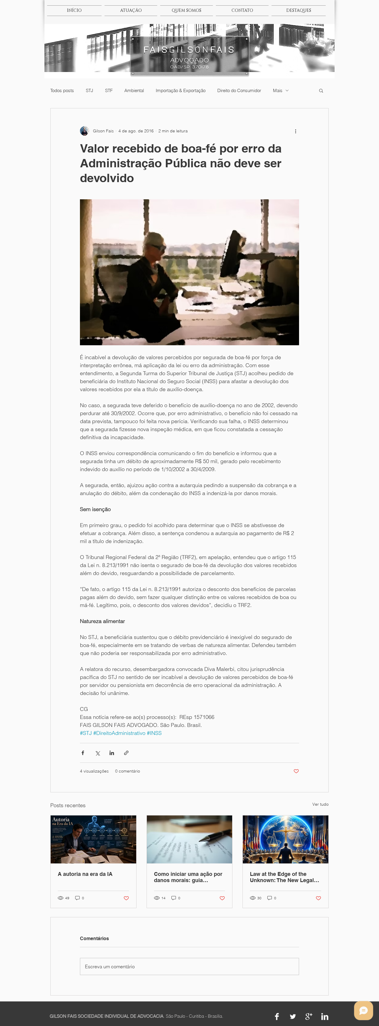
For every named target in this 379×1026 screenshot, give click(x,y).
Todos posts (62, 90)
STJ (89, 90)
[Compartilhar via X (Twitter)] (97, 753)
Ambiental (134, 90)
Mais (277, 90)
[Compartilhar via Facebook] (83, 753)
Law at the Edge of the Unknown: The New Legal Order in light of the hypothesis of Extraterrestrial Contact (282, 877)
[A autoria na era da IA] (93, 839)
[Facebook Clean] (276, 1016)
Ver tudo (320, 804)
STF (109, 90)
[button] (321, 90)
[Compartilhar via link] (126, 753)
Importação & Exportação (180, 90)
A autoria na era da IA (85, 874)
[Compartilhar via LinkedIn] (112, 753)
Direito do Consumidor (239, 90)
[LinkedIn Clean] (324, 1016)
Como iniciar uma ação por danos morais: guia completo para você (188, 877)
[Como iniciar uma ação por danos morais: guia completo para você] (189, 839)
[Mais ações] (295, 130)
